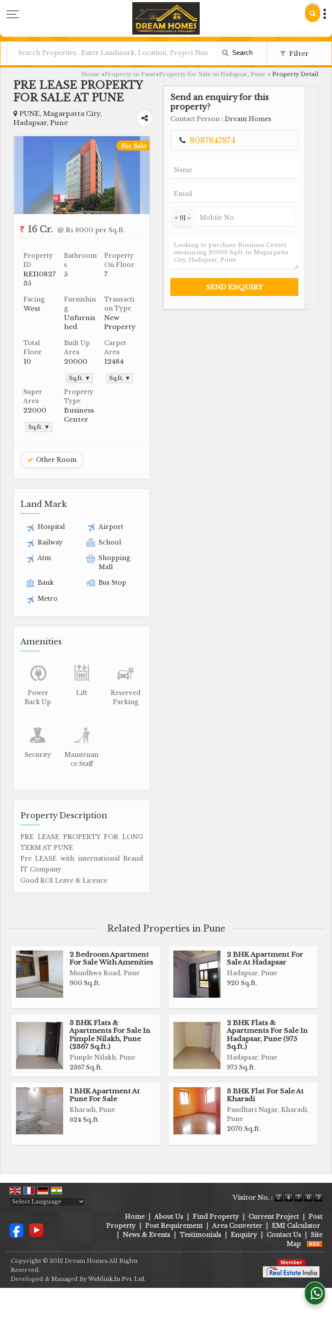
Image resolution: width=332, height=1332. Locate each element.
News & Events (146, 1235)
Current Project (274, 1216)
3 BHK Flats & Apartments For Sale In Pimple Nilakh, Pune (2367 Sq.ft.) (110, 1034)
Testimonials (200, 1235)
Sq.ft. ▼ (79, 378)
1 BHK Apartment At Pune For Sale (105, 1095)
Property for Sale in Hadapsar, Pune (212, 74)
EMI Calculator (296, 1226)
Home (90, 74)
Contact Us (284, 1235)
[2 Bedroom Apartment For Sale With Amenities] (39, 974)
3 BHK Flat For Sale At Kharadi (265, 1095)
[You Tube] (36, 1229)
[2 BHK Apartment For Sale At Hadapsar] (196, 974)
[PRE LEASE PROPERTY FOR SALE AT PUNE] (81, 212)
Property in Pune (130, 74)
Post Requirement (174, 1226)
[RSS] (314, 1244)
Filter (298, 53)
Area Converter (237, 1226)
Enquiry (244, 1235)
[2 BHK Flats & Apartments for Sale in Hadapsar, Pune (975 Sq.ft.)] (196, 1045)
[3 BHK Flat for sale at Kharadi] (196, 1110)
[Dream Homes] (165, 18)
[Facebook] (16, 1229)
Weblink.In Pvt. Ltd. (117, 1279)
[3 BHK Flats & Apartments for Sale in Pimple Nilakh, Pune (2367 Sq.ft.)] (39, 1045)
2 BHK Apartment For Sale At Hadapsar (265, 958)
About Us (168, 1216)
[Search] (312, 13)
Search (241, 52)
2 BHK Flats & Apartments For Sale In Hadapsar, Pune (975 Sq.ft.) (267, 1034)
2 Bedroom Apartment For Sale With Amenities (111, 958)
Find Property (216, 1216)
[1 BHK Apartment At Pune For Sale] (39, 1110)
